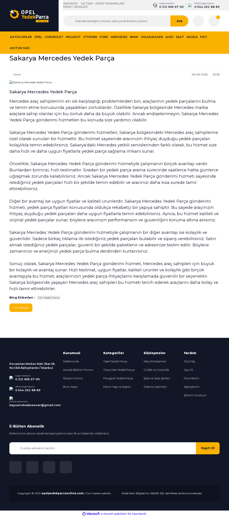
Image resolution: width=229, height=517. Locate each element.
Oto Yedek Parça (48, 297)
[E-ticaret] (114, 514)
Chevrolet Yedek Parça (118, 370)
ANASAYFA (70, 3)
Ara (179, 21)
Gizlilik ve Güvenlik (156, 370)
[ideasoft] (91, 514)
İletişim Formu (73, 378)
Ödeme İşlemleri (155, 386)
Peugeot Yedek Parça (118, 378)
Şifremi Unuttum (195, 395)
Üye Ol (188, 370)
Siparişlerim (191, 386)
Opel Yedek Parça (115, 361)
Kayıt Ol (207, 448)
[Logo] (29, 16)
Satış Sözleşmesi (155, 361)
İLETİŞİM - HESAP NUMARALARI (102, 3)
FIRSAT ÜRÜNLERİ (75, 6)
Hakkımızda (71, 361)
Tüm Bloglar (21, 307)
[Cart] (214, 21)
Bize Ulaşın (70, 386)
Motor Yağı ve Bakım (117, 386)
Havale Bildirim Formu (78, 370)
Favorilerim (191, 378)
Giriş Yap (189, 361)
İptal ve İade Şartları (157, 378)
